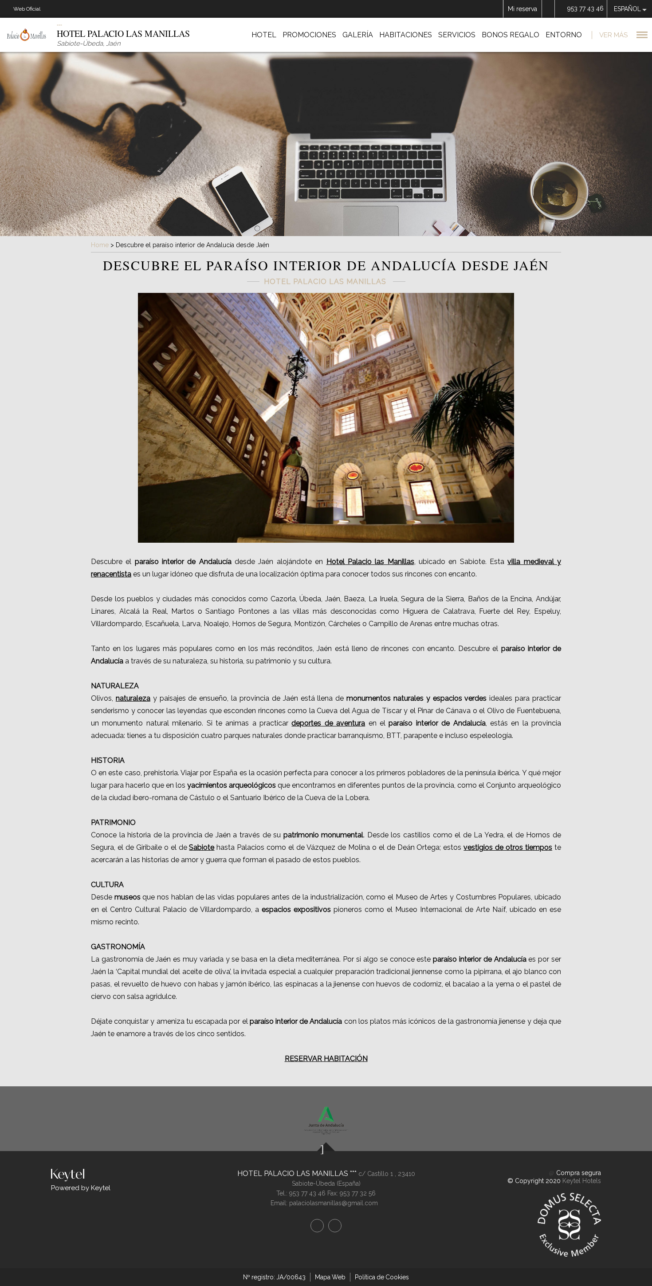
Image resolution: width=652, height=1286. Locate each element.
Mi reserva (522, 8)
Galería (357, 35)
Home (100, 245)
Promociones (309, 35)
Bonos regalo (510, 35)
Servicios (456, 35)
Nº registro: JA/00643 (274, 1277)
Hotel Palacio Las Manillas (293, 1173)
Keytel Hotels (581, 1180)
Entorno (564, 35)
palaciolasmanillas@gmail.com (333, 1203)
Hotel (263, 35)
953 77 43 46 (585, 8)
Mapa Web (330, 1277)
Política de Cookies (382, 1277)
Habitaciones (405, 35)
